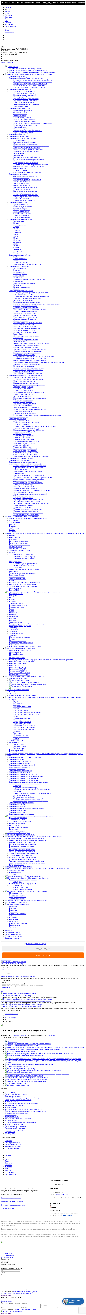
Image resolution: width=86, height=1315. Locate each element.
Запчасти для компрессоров (36, 1081)
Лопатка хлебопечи (20, 208)
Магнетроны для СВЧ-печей (23, 439)
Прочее (16, 289)
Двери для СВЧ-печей (21, 420)
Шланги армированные (21, 287)
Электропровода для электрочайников (27, 264)
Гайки (15, 229)
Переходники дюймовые (22, 724)
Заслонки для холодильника (23, 387)
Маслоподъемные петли (22, 707)
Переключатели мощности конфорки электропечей (31, 490)
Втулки (16, 227)
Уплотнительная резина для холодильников (53, 1074)
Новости (8, 23)
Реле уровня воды (19, 341)
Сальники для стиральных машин (25, 347)
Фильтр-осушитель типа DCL (24, 556)
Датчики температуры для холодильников (28, 379)
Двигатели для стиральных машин (25, 308)
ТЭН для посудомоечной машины (25, 163)
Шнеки (16, 253)
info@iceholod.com (61, 1194)
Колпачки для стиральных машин (25, 313)
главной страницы (19, 1035)
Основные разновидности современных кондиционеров (21, 1006)
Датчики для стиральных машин (25, 306)
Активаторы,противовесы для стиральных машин (31, 296)
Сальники (17, 247)
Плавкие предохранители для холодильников (29, 409)
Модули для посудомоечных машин (26, 144)
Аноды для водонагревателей (24, 91)
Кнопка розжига (19, 272)
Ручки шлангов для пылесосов (24, 200)
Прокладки (17, 240)
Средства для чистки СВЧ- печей (25, 454)
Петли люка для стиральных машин (26, 336)
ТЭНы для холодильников (22, 411)
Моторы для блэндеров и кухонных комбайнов (30, 84)
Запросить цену (19, 1311)
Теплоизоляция (23, 1057)
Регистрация (9, 32)
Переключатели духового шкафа (25, 488)
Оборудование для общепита (37, 1077)
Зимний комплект (19, 116)
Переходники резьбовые (22, 722)
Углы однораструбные (21, 737)
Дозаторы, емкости (20, 140)
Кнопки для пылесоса (21, 178)
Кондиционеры (23, 1085)
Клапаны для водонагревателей (24, 95)
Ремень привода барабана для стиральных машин (31, 343)
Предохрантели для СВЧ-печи (24, 443)
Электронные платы (20, 106)
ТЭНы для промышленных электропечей (28, 799)
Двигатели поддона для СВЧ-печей (26, 422)
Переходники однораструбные (24, 725)
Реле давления (18, 153)
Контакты (8, 17)
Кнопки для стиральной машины (25, 311)
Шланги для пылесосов (21, 189)
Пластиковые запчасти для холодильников (28, 392)
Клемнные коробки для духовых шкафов (28, 483)
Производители (10, 26)
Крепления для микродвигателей (25, 564)
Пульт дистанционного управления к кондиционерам (32, 123)
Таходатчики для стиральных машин (26, 353)
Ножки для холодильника (22, 405)
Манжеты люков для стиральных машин (27, 323)
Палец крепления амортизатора (24, 330)
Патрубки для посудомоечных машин (26, 148)
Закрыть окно (6, 1295)
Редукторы (17, 242)
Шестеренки (17, 251)
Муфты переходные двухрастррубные (26, 712)
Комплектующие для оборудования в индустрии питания (25, 1111)
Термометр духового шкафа (23, 498)
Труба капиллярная (20, 746)
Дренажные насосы (20, 114)
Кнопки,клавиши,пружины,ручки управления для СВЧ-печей (35, 426)
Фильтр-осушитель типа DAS (24, 558)
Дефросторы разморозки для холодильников (29, 385)
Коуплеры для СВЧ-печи (22, 434)
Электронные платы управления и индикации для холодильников (37, 415)
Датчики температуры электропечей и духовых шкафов (33, 477)
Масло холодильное (28, 1051)
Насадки (16, 236)
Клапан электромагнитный (23, 389)
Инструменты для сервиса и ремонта (46, 1049)
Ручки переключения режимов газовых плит (29, 279)
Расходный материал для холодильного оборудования (64, 1047)
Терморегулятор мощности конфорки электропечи (31, 503)
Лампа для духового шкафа (23, 484)
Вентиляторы (12, 1042)
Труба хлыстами (19, 748)
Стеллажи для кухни (20, 887)
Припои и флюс (24, 1066)
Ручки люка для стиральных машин (26, 345)
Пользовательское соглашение (12, 1201)
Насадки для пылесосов (21, 181)
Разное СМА (18, 334)
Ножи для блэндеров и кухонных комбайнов (29, 85)
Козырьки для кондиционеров (24, 119)
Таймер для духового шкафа (23, 496)
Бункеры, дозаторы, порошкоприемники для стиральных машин (36, 304)
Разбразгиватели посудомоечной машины (28, 149)
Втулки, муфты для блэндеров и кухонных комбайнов (32, 80)
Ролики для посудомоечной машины (26, 157)
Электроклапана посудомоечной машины (28, 172)
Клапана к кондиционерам (23, 117)
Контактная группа (20, 259)
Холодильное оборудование (37, 1079)
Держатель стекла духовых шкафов (26, 481)
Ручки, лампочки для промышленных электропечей (32, 793)
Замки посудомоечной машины (24, 142)
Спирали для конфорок (21, 795)
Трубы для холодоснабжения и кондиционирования (62, 1059)
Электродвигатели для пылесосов (25, 195)
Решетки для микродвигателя (24, 565)
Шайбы (16, 739)
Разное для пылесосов (21, 198)
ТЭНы (15, 257)
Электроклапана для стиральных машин (27, 373)
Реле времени (18, 338)
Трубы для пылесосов (21, 183)
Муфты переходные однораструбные (26, 714)
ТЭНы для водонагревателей (23, 102)
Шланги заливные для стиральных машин (28, 368)
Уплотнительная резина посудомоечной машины (30, 165)
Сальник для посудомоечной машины (26, 161)
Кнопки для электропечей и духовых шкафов (29, 466)
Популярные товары (12, 932)
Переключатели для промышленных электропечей (31, 789)
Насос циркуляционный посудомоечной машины (31, 146)
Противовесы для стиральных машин (26, 328)
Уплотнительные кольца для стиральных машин (30, 358)
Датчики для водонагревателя (24, 93)
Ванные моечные (19, 885)
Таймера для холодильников (23, 400)
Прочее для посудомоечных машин (26, 151)
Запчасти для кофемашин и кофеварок (47, 1070)
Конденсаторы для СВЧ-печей (24, 432)
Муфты (16, 708)
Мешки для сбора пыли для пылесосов (27, 180)
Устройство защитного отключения (26, 104)
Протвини (17, 791)
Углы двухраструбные (21, 735)
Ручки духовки (18, 473)
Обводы (16, 716)
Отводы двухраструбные (22, 718)
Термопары (17, 285)
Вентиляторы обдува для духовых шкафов (28, 475)
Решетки (16, 245)
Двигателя (17, 230)
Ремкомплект (18, 155)
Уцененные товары (12, 938)
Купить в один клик (24, 1293)
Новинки (8, 930)
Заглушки (16, 705)
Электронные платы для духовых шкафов (28, 471)
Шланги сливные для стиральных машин (28, 370)
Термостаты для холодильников (24, 404)
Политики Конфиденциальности (13, 1205)
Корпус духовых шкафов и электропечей (28, 468)
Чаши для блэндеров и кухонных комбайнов (29, 87)
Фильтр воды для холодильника (24, 413)
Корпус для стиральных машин (24, 315)
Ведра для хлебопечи (21, 204)
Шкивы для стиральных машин (24, 366)
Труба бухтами (18, 744)
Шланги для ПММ (20, 170)
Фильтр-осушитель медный (23, 554)
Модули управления (20, 469)
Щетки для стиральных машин (24, 372)
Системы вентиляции (30, 1045)
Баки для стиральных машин (23, 300)
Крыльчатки (17, 567)
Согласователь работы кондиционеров (27, 129)
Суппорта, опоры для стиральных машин (28, 351)
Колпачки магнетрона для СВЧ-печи (26, 428)
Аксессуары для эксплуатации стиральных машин (31, 293)
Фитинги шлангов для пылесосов (25, 187)
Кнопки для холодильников (23, 390)
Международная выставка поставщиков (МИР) (18, 976)
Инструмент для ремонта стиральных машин (29, 309)
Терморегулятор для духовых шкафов (26, 501)
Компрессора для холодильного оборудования (56, 1053)
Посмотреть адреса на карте (11, 1198)
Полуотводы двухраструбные (24, 727)
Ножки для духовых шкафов (23, 486)
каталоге (52, 1035)
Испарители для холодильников (24, 381)
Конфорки (17, 786)
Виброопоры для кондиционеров (25, 125)
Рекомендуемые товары (13, 936)
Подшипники (21, 1083)
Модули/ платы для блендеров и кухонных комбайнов (32, 82)
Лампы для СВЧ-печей (21, 437)
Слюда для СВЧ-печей (21, 445)
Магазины (8, 19)
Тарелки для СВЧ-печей (22, 447)
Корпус (16, 234)
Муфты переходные (20, 710)
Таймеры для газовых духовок (24, 283)
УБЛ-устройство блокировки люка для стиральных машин (34, 357)
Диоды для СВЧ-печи (21, 424)
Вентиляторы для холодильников (25, 377)
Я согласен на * (20, 1292)
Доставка (8, 15)
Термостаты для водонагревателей (25, 101)
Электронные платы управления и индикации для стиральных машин (38, 362)
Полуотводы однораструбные (24, 729)
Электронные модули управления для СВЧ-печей (31, 456)
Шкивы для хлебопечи (21, 217)
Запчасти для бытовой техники (40, 1044)
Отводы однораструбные (22, 720)
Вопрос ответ (10, 24)
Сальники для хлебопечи (22, 213)
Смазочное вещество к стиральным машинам (29, 349)
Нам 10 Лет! (5, 969)
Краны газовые (18, 276)
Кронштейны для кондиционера (24, 121)
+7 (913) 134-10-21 (7, 1255)
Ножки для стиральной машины (24, 326)
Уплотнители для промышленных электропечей (30, 801)
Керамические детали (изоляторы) (25, 788)
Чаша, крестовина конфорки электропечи (28, 513)
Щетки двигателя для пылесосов (25, 191)
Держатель (17, 232)
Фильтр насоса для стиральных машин (27, 364)
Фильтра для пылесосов (21, 185)
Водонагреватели (25, 1072)
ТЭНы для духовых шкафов (23, 505)
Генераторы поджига (20, 268)
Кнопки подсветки (20, 274)
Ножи (15, 238)
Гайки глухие (18, 703)
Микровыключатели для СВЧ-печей (26, 441)
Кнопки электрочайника (22, 262)
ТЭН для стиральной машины (24, 355)
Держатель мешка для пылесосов (25, 176)
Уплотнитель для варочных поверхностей (28, 509)
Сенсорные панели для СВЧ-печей (25, 452)
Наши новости (6, 960)
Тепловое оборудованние (34, 1076)
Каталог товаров (7, 62)
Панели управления (20, 321)
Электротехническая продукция (41, 1064)
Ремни (15, 244)
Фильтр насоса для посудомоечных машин (28, 166)
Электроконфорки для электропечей (26, 515)
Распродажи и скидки (13, 934)
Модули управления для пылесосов (26, 197)
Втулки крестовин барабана (23, 294)
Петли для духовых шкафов (23, 492)
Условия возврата (7, 1208)
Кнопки (16, 223)
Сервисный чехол (19, 127)
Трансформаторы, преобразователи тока (27, 131)
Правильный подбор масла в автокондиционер (18, 995)
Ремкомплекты (18, 221)
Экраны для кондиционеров (23, 133)
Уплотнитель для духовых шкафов (25, 511)
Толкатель (17, 249)
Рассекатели (17, 277)
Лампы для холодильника (22, 402)
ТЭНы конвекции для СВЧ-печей (25, 451)
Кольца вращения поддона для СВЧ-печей (28, 430)
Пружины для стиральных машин (25, 340)
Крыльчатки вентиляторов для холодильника (29, 398)
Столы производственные (22, 889)
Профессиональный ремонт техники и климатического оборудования (26, 1001)
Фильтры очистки (19, 168)
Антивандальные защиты (22, 110)
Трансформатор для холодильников (26, 407)
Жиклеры (16, 270)
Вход (7, 30)
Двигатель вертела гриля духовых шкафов (28, 479)
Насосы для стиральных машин (24, 325)
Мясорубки (17, 882)
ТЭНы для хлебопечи (21, 215)
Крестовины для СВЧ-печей (23, 436)
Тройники (17, 733)
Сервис (7, 13)
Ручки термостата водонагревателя (25, 99)
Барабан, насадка (19, 225)
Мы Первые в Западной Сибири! (13, 964)
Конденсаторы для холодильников (25, 383)
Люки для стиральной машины (24, 319)
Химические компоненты (34, 1055)
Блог (6, 21)
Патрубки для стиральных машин (25, 332)
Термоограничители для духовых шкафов (28, 500)
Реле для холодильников (22, 396)
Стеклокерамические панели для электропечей (30, 494)
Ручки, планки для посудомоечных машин (28, 159)
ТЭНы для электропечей (22, 507)
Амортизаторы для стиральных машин (27, 298)
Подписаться (5, 988)
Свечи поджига (19, 281)
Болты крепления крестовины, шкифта (27, 302)
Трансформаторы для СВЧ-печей (25, 449)
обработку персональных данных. (25, 1292)
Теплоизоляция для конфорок (24, 797)
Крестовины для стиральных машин (26, 317)
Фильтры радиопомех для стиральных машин (29, 360)
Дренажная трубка (20, 112)
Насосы (16, 261)
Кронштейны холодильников (23, 394)
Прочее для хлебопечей (21, 210)
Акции (7, 11)
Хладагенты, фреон (28, 1068)
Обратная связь (6, 1253)
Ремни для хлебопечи (21, 212)
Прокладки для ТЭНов (21, 97)
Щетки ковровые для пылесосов (24, 193)
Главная (8, 7)
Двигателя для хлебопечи (22, 206)
